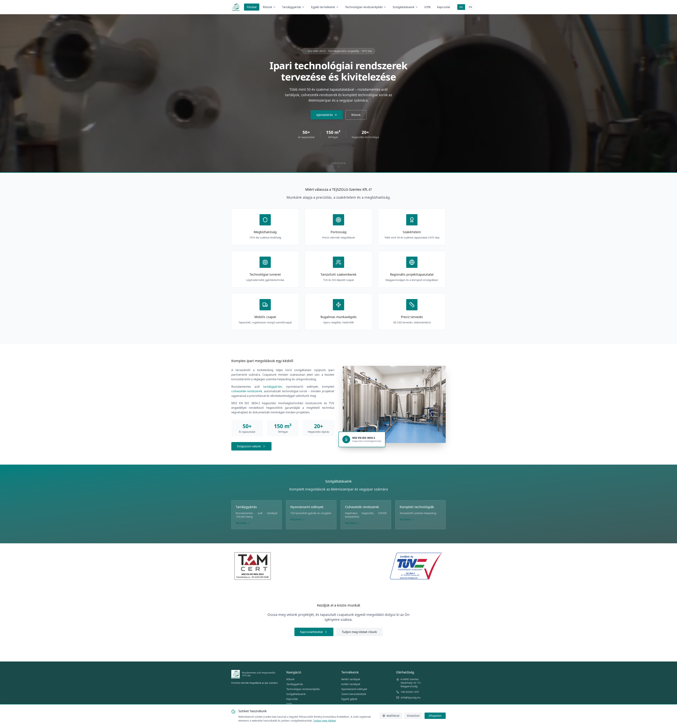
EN (470, 7)
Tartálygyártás (291, 7)
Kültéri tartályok (350, 684)
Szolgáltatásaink (403, 7)
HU (461, 7)
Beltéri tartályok (350, 679)
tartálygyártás (272, 387)
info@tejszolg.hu (410, 697)
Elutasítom (413, 715)
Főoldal (252, 7)
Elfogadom (435, 715)
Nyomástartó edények (354, 689)
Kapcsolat (443, 7)
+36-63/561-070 (410, 692)
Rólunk (267, 7)
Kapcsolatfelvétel (311, 632)
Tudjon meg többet (324, 720)
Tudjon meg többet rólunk (359, 632)
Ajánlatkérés (324, 115)
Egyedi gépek (349, 699)
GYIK (427, 7)
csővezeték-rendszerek (246, 391)
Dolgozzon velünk (249, 446)
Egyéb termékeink (323, 7)
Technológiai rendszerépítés (364, 7)
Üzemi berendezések (353, 694)
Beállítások (393, 715)
